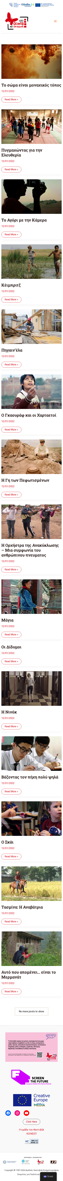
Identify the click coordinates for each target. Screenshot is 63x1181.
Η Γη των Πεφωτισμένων (25, 480)
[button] (31, 1122)
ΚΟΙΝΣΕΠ (31, 1133)
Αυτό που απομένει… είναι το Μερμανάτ (28, 974)
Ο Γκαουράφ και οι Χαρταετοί (28, 415)
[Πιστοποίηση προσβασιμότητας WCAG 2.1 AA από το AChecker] (31, 1141)
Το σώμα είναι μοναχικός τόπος (31, 85)
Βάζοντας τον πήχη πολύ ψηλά (29, 777)
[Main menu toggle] (55, 21)
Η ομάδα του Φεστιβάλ (31, 1129)
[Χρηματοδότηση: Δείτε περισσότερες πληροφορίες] (31, 5)
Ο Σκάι (7, 842)
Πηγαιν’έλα (11, 350)
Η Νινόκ (9, 712)
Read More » (11, 100)
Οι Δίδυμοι (11, 646)
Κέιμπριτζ (11, 285)
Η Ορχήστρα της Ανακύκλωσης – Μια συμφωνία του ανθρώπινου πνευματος (30, 550)
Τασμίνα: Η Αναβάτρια (22, 907)
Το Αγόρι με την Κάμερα (24, 220)
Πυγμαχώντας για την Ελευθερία (21, 152)
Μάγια (7, 620)
